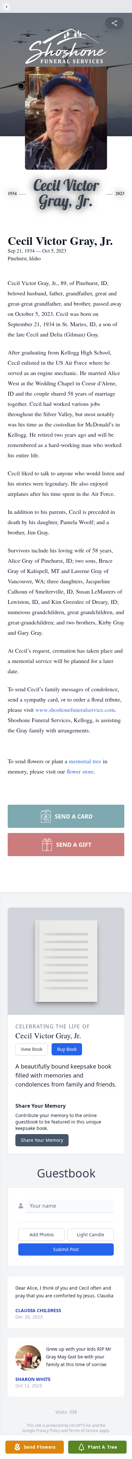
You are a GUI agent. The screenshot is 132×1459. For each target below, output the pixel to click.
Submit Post (66, 1249)
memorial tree (85, 761)
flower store (80, 771)
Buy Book (67, 1049)
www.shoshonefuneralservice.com (75, 709)
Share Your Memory (42, 1140)
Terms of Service (83, 1430)
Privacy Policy (48, 1430)
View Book (31, 1049)
